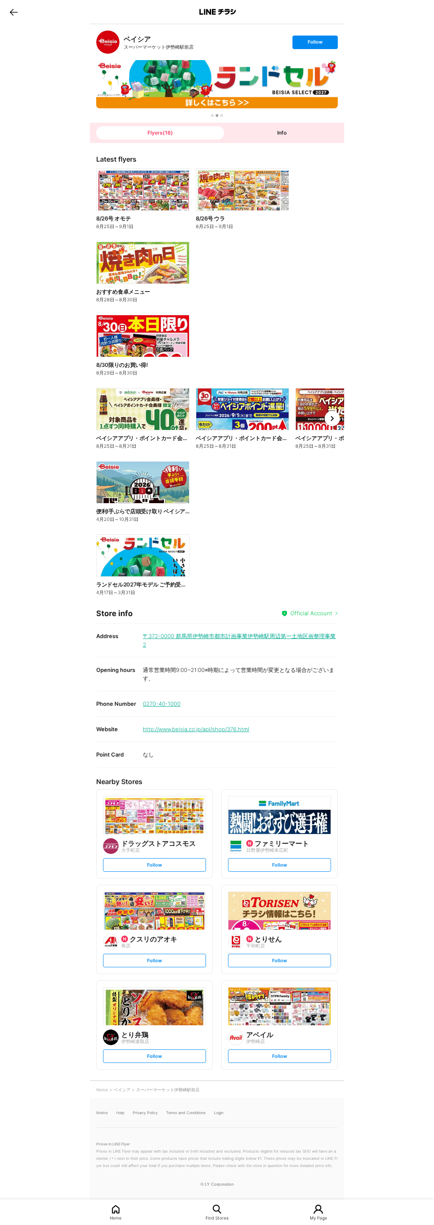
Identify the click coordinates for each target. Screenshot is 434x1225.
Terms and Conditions (186, 1113)
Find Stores (217, 1217)
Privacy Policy (145, 1113)
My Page (318, 1217)
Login (218, 1113)
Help (120, 1113)
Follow (315, 44)
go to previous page (14, 12)
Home (116, 1217)
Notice (102, 1113)
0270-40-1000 (162, 703)
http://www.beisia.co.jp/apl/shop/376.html (196, 729)
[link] (108, 42)
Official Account (311, 613)
